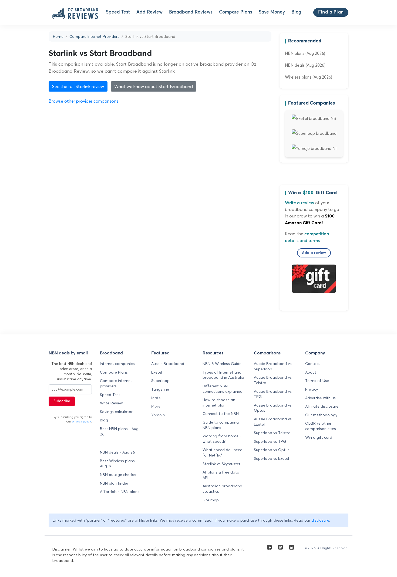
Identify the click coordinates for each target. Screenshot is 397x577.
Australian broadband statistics (222, 489)
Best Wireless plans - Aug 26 (118, 463)
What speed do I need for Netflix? (223, 452)
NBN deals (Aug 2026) (305, 65)
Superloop (160, 380)
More (155, 406)
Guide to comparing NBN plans (221, 425)
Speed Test (118, 12)
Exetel (156, 372)
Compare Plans (235, 12)
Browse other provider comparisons (83, 101)
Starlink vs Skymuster (221, 463)
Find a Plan (331, 12)
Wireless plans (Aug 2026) (308, 77)
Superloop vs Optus (272, 449)
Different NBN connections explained (223, 389)
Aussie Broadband (167, 363)
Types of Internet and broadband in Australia (223, 375)
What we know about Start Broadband (153, 86)
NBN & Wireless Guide (222, 363)
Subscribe (61, 401)
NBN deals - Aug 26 (117, 452)
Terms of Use (317, 380)
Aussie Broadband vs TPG (273, 394)
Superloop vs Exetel (271, 458)
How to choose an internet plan (219, 402)
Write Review (111, 403)
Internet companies (117, 363)
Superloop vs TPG (270, 441)
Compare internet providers (116, 383)
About (310, 372)
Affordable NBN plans (119, 491)
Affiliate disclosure (321, 406)
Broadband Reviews (191, 12)
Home (58, 36)
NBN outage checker (118, 474)
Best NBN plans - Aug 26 (119, 431)
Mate (156, 397)
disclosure (320, 520)
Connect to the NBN (221, 413)
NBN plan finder (114, 483)
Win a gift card (318, 437)
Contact (312, 363)
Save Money (272, 12)
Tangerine (160, 389)
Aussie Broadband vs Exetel (273, 422)
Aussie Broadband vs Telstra (273, 380)
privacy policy (81, 421)
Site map (211, 500)
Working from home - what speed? (222, 439)
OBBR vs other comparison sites (320, 426)
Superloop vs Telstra (272, 432)
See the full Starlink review (78, 86)
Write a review (299, 203)
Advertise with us (320, 397)
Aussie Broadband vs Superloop (273, 366)
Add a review (314, 253)
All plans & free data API (221, 475)
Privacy (311, 389)
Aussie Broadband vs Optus (273, 408)
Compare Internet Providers (94, 36)
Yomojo (158, 414)
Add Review (149, 12)
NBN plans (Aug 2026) (305, 53)
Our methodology (321, 414)
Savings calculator (116, 411)
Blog (296, 12)
